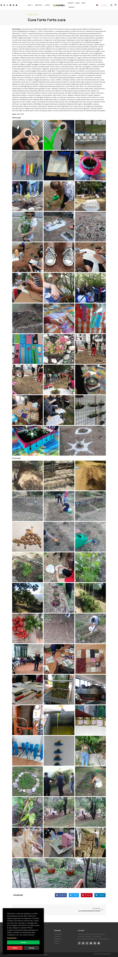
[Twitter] (4, 5)
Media (78, 3)
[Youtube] (10, 5)
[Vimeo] (13, 5)
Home (29, 5)
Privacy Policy (98, 954)
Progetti (71, 3)
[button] (61, 895)
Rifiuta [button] (15, 948)
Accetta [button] (23, 942)
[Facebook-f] (79, 943)
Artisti (47, 5)
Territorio (38, 5)
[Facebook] (1, 5)
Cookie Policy (107, 954)
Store (83, 3)
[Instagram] (7, 5)
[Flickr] (16, 5)
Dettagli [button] (31, 948)
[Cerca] (111, 5)
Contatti (71, 7)
